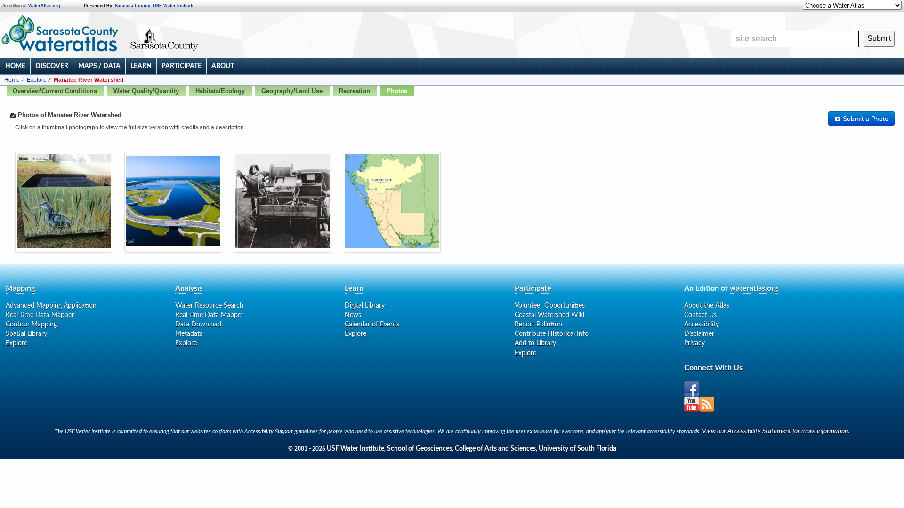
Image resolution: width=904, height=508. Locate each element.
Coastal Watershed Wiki (549, 315)
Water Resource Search (209, 305)
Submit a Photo (864, 118)
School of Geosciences (419, 448)
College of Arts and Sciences (495, 448)
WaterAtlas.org (44, 5)
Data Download (198, 324)
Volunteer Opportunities (550, 305)
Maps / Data (99, 66)
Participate (181, 66)
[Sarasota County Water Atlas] (60, 33)
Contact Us (700, 315)
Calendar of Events (372, 324)
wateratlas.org (754, 288)
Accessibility (701, 324)
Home (15, 66)
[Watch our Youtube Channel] (691, 404)
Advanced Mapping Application (51, 305)
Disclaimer (699, 334)
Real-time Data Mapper (40, 315)
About (222, 66)
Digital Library (365, 305)
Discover (51, 66)
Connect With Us (713, 368)
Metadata (189, 334)
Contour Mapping (31, 324)
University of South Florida (577, 448)
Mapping (20, 288)
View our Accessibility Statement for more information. (775, 431)
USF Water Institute (173, 5)
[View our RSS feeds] (706, 404)
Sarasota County (132, 5)
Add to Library (535, 343)
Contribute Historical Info (552, 334)
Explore (37, 80)
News (353, 315)
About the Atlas (706, 305)
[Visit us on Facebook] (691, 389)
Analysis (188, 288)
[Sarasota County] (190, 48)
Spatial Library (26, 334)
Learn (141, 66)
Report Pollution (538, 324)
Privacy (694, 343)
